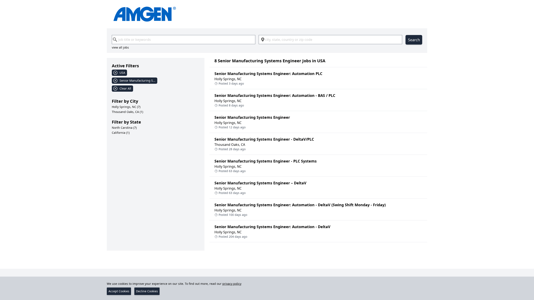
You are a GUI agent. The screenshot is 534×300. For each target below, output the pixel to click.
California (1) (121, 133)
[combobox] (183, 39)
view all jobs (120, 47)
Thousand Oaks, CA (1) (127, 112)
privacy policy (231, 284)
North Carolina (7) (124, 128)
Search (414, 39)
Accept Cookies (118, 291)
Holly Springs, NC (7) (126, 107)
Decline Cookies (147, 291)
